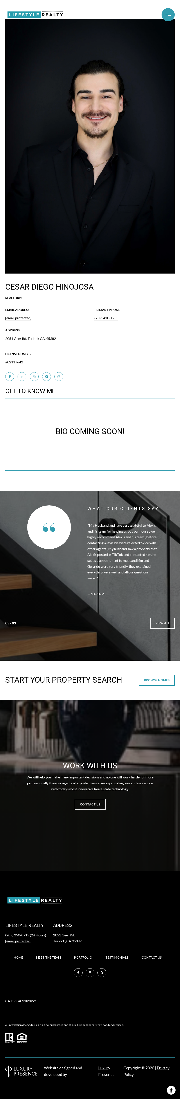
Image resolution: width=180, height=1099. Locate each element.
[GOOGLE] (46, 376)
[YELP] (34, 376)
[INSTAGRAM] (58, 376)
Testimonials (116, 957)
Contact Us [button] (90, 804)
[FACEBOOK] (9, 376)
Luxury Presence (106, 1071)
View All (162, 623)
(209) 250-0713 (17, 935)
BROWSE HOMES (156, 680)
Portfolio (83, 957)
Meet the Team (48, 957)
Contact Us (152, 957)
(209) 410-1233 (106, 318)
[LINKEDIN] (22, 376)
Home (18, 957)
